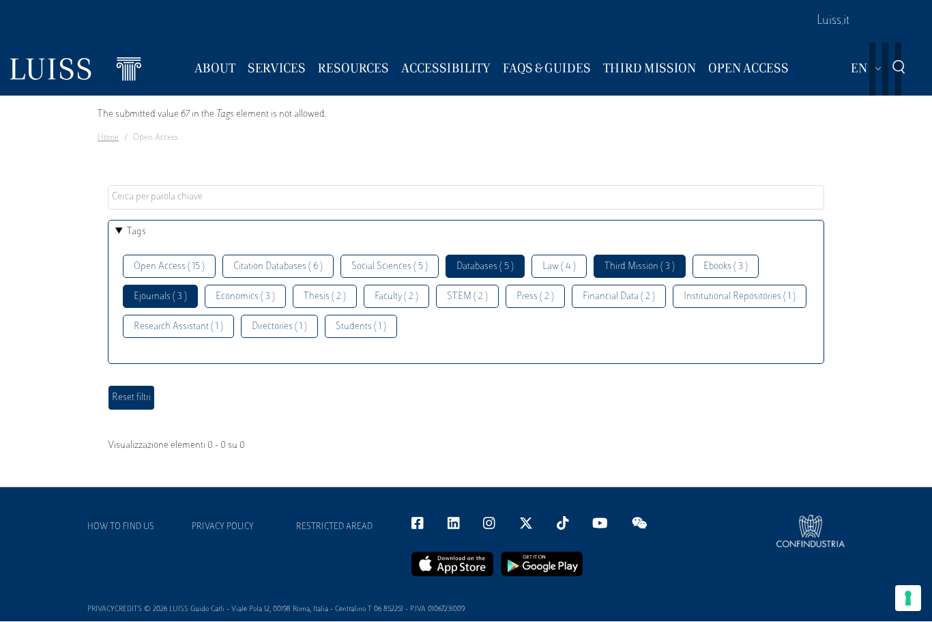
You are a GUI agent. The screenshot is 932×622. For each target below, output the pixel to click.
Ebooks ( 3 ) (725, 266)
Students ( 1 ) (361, 327)
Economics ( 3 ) (245, 297)
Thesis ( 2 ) (325, 297)
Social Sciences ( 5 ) (389, 266)
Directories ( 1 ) (279, 327)
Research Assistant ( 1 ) (178, 327)
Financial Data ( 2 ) (619, 297)
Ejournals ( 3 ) (160, 297)
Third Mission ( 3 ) (640, 266)
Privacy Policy (223, 527)
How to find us (120, 527)
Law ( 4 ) (559, 266)
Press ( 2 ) (535, 297)
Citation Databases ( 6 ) (278, 266)
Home (108, 138)
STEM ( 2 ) (467, 297)
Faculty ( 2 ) (396, 297)
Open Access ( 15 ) (169, 266)
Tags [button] (136, 232)
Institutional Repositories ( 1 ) (740, 297)
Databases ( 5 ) (485, 266)
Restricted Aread (334, 527)
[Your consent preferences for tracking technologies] (908, 598)
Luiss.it (833, 21)
